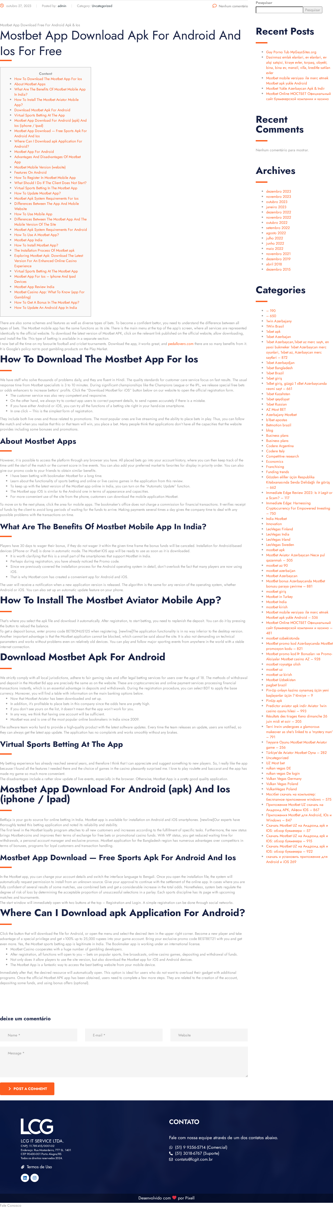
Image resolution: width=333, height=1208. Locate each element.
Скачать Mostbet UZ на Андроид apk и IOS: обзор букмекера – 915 (297, 838)
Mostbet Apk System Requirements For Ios (46, 198)
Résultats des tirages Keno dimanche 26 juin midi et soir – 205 (296, 719)
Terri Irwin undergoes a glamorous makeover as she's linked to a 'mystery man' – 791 (299, 732)
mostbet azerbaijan (280, 570)
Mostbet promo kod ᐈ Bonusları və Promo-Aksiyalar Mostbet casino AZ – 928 (299, 656)
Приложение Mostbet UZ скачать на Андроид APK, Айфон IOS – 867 (294, 807)
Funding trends (277, 471)
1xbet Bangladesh (279, 367)
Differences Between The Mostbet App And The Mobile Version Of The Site (50, 222)
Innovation (274, 523)
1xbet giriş (274, 378)
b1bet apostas (276, 419)
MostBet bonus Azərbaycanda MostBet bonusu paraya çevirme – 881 (295, 583)
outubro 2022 (276, 222)
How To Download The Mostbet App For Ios (48, 78)
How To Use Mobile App (33, 214)
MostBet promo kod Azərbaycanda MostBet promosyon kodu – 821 (299, 646)
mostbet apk (275, 549)
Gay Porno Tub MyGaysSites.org (291, 52)
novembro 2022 (278, 217)
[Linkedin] (25, 1178)
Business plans (277, 435)
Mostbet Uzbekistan (281, 679)
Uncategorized (277, 757)
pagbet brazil (276, 685)
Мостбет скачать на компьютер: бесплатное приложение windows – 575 (298, 797)
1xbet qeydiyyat (277, 399)
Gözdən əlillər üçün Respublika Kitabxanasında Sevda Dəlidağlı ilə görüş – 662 (298, 482)
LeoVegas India (277, 534)
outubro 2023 (276, 201)
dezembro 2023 (278, 191)
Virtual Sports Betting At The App (39, 115)
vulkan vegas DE (278, 768)
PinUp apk (274, 700)
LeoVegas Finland (279, 529)
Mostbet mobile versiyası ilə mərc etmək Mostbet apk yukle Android (297, 80)
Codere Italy (275, 451)
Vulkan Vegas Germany (284, 778)
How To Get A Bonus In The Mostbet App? (46, 302)
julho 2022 (274, 238)
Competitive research (282, 456)
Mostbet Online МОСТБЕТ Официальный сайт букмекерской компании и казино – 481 (299, 628)
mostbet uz (274, 669)
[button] (166, 1205)
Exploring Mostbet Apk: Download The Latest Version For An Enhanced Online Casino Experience (48, 261)
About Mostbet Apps (30, 84)
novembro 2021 (278, 253)
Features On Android (30, 172)
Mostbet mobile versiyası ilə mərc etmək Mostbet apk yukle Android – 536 (297, 615)
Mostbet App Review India (34, 286)
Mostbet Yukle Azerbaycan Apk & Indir (295, 88)
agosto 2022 (276, 233)
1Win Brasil (275, 326)
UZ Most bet (275, 763)
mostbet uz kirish (279, 674)
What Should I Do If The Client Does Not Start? (50, 182)
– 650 (271, 315)
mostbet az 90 (277, 565)
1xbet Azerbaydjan (280, 362)
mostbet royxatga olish (283, 664)
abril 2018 (274, 264)
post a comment (30, 1088)
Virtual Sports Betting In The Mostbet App (45, 188)
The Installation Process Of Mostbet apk (44, 250)
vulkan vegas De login (283, 773)
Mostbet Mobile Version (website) (40, 167)
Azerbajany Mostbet (281, 414)
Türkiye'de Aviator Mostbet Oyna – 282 (296, 752)
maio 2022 (274, 248)
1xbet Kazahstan (278, 393)
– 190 (271, 310)
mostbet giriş (276, 591)
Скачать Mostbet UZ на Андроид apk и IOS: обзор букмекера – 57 (297, 828)
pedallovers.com (181, 343)
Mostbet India (276, 601)
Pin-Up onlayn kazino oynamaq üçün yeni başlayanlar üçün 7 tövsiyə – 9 (297, 693)
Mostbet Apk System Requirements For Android (50, 229)
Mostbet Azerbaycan (281, 575)
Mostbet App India (28, 240)
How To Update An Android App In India (45, 307)
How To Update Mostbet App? (37, 193)
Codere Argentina (280, 445)
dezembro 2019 (278, 259)
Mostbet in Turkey (279, 596)
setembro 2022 (278, 227)
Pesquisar (264, 2)
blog (269, 430)
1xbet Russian (276, 404)
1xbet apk (273, 331)
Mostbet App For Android (34, 151)
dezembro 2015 (278, 269)
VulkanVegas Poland (281, 789)
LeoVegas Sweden (280, 544)
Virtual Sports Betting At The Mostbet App (46, 271)
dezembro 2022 (278, 212)
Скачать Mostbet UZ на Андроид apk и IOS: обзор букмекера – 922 (297, 849)
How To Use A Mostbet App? (36, 234)
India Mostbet (276, 518)
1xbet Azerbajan (278, 336)
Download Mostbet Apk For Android (42, 110)
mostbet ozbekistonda (282, 638)
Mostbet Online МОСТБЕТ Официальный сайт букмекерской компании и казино (298, 96)
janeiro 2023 (276, 207)
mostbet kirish (276, 607)
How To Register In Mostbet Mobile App (45, 177)
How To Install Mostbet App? (36, 245)
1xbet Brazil (275, 373)
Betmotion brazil (278, 425)
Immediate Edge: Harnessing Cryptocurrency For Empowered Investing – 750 (298, 508)
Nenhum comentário (233, 6)
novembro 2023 (278, 196)
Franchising (275, 466)
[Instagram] (34, 1178)
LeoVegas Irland (278, 539)
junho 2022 (275, 243)
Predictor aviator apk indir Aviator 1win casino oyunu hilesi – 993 (296, 708)
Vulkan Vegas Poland (282, 783)
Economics (274, 461)
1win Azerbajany (279, 321)
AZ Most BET (276, 409)
